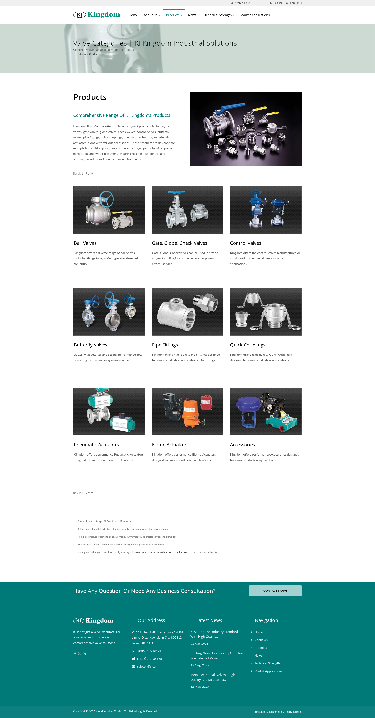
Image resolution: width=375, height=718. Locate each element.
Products (173, 15)
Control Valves (245, 243)
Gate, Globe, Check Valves (179, 243)
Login (278, 3)
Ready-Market (293, 712)
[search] (232, 3)
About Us (151, 15)
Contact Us (194, 552)
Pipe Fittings (165, 344)
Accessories (242, 444)
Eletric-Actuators (169, 444)
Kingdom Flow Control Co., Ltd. (114, 711)
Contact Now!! (275, 590)
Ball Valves (85, 243)
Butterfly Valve (163, 552)
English (296, 3)
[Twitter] (79, 654)
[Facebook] (75, 654)
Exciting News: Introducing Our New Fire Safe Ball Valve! (216, 655)
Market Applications (255, 15)
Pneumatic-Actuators (96, 444)
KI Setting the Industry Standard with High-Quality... (214, 634)
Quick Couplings (247, 344)
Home (133, 15)
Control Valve (148, 552)
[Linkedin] (84, 654)
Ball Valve (135, 552)
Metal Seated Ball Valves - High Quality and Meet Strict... (212, 677)
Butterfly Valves (90, 344)
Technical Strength (219, 15)
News (192, 15)
